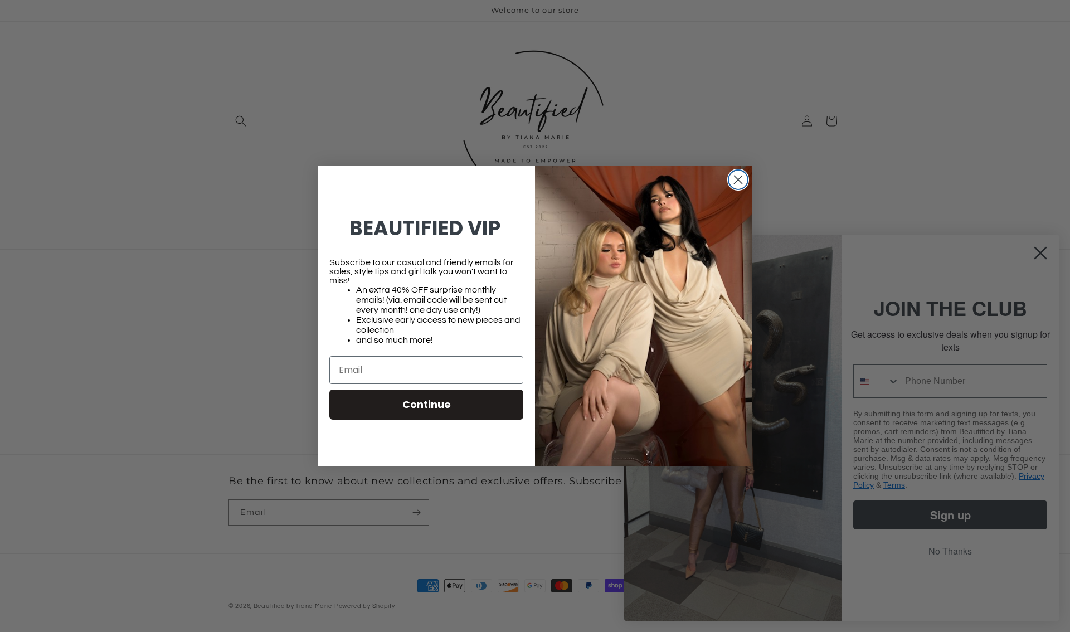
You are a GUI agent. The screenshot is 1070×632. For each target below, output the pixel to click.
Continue (426, 404)
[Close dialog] (738, 179)
